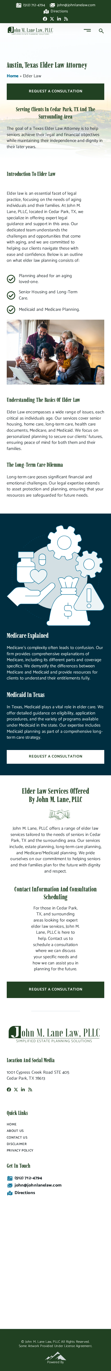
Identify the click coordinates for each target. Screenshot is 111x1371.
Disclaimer (17, 1144)
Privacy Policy (20, 1151)
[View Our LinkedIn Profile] (59, 19)
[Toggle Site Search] (102, 31)
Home (12, 76)
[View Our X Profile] (52, 19)
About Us (15, 1131)
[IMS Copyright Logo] (55, 1356)
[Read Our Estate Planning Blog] (66, 19)
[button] (87, 31)
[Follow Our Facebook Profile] (45, 19)
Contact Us (17, 1138)
